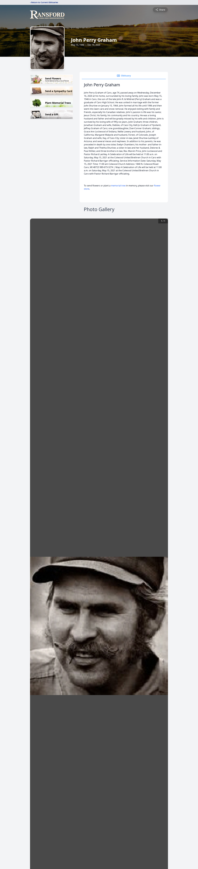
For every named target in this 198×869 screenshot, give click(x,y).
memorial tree (118, 185)
